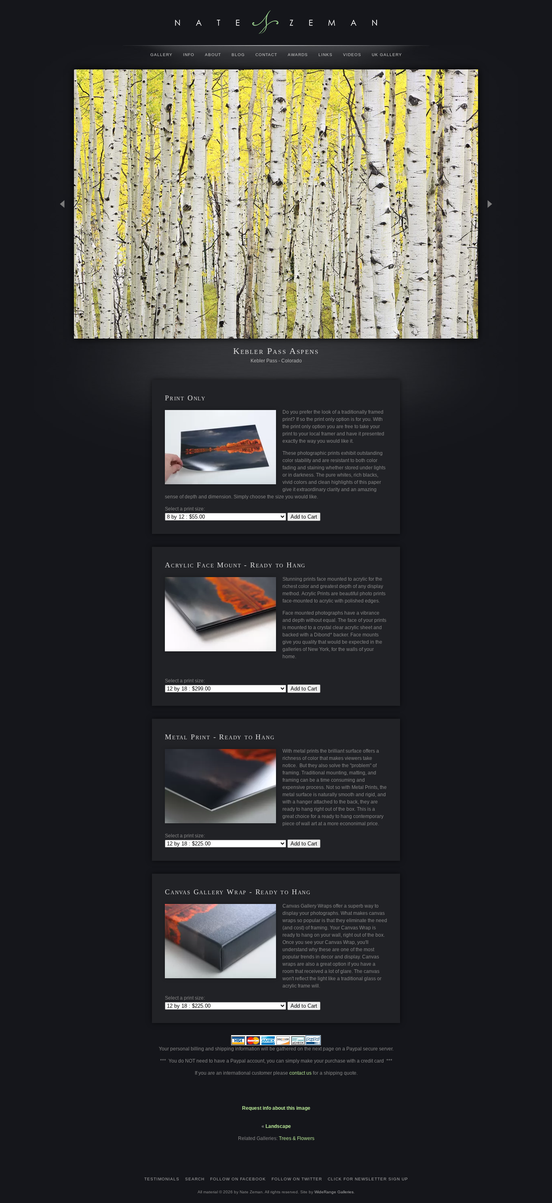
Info (188, 54)
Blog (238, 54)
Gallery (161, 54)
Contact (266, 54)
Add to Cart (304, 517)
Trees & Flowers (296, 1138)
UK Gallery (387, 54)
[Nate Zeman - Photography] (276, 22)
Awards (298, 54)
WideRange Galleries (334, 1192)
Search (194, 1179)
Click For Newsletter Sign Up (368, 1179)
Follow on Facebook (238, 1179)
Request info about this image (276, 1108)
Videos (352, 54)
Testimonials (161, 1179)
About (213, 54)
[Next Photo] (486, 244)
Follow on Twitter (297, 1179)
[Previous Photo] (66, 244)
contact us (301, 1073)
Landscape (278, 1126)
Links (325, 54)
